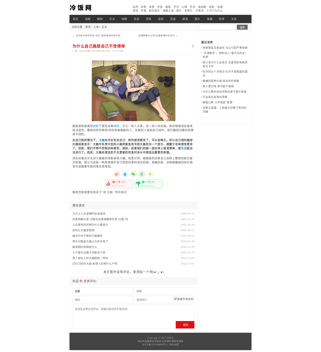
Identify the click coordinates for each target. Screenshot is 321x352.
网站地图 (174, 344)
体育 (152, 7)
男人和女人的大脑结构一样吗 (90, 258)
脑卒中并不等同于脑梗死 (87, 235)
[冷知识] (88, 7)
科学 (222, 19)
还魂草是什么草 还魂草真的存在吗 (156, 35)
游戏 (135, 10)
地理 (124, 19)
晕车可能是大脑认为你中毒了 (90, 241)
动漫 (220, 7)
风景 (143, 7)
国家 (168, 7)
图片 (179, 10)
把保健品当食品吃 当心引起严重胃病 (225, 47)
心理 (184, 7)
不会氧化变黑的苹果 (215, 97)
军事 (143, 10)
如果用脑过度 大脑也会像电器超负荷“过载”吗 (100, 219)
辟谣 (185, 19)
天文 (112, 19)
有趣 (210, 19)
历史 (173, 19)
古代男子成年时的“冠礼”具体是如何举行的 (98, 35)
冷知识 (170, 338)
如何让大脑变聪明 (83, 230)
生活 (136, 19)
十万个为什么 (214, 10)
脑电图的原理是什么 (84, 247)
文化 (234, 19)
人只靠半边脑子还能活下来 (89, 252)
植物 (100, 19)
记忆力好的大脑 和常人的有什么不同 (94, 263)
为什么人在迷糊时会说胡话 (89, 213)
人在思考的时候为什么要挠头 (90, 224)
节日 (176, 7)
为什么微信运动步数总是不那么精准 (225, 91)
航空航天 (154, 10)
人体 (96, 27)
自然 (135, 7)
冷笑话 (199, 10)
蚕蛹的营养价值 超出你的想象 (221, 81)
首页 (75, 19)
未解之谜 (168, 10)
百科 (149, 19)
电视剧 (202, 7)
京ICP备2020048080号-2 (155, 344)
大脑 (102, 140)
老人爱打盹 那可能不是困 (218, 86)
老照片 (188, 10)
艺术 (192, 7)
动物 (88, 19)
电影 (212, 7)
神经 (116, 126)
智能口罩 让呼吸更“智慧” (218, 102)
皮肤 (96, 126)
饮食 (160, 7)
